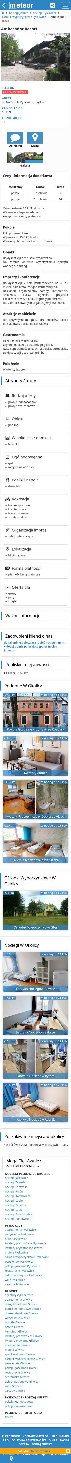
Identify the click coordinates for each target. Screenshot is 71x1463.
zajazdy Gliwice (15, 1391)
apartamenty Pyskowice (20, 1230)
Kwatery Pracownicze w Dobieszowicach (35, 816)
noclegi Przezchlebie (18, 1214)
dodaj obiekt (42, 1444)
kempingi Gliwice (16, 1331)
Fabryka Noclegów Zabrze (35, 1032)
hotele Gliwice (14, 1327)
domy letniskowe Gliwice (21, 1304)
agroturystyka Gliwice (19, 1295)
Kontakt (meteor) (36, 1436)
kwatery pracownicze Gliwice (24, 1336)
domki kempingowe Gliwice (23, 1309)
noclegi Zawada (15, 1182)
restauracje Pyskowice (19, 1271)
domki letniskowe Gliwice (21, 1313)
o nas (53, 1440)
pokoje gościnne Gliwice (21, 1368)
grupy (9, 1417)
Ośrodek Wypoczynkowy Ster (35, 927)
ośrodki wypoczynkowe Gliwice (25, 1359)
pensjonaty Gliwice (17, 1363)
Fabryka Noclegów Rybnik (35, 1119)
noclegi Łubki (13, 1210)
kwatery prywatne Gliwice (22, 1340)
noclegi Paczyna (15, 1205)
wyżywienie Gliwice (17, 1318)
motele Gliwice (14, 1350)
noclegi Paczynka (16, 1187)
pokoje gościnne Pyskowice (22, 1266)
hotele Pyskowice (16, 1239)
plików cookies (39, 1451)
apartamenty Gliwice (18, 1299)
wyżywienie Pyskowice (19, 1234)
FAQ (6, 1440)
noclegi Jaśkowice (16, 1178)
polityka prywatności (28, 1440)
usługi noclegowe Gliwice (21, 1381)
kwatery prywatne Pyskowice (23, 1248)
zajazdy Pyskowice (17, 1284)
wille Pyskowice (15, 1280)
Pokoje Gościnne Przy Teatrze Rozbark (35, 729)
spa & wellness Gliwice (20, 1354)
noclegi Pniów (14, 1191)
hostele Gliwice (15, 1322)
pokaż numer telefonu (15, 92)
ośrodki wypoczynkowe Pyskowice (27, 1257)
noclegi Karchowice (18, 1196)
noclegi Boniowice (17, 1219)
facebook (12, 1436)
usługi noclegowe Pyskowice (23, 1275)
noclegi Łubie (14, 1200)
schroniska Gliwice (17, 1377)
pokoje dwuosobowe (18, 1406)
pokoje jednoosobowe (19, 1401)
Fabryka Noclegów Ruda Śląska (35, 860)
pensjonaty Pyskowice (19, 1261)
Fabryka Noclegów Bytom (36, 1076)
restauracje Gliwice (17, 1372)
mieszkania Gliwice (17, 1345)
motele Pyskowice (16, 1252)
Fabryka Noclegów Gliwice (35, 989)
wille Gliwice (13, 1386)
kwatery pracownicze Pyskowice (26, 1243)
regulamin (60, 1436)
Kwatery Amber (35, 773)
